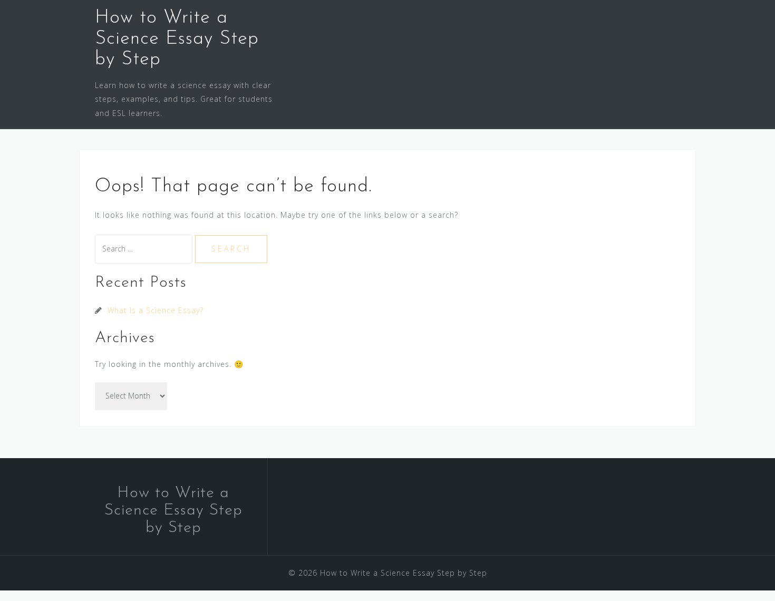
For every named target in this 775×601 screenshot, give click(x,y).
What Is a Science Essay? (156, 310)
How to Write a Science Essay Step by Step (177, 38)
